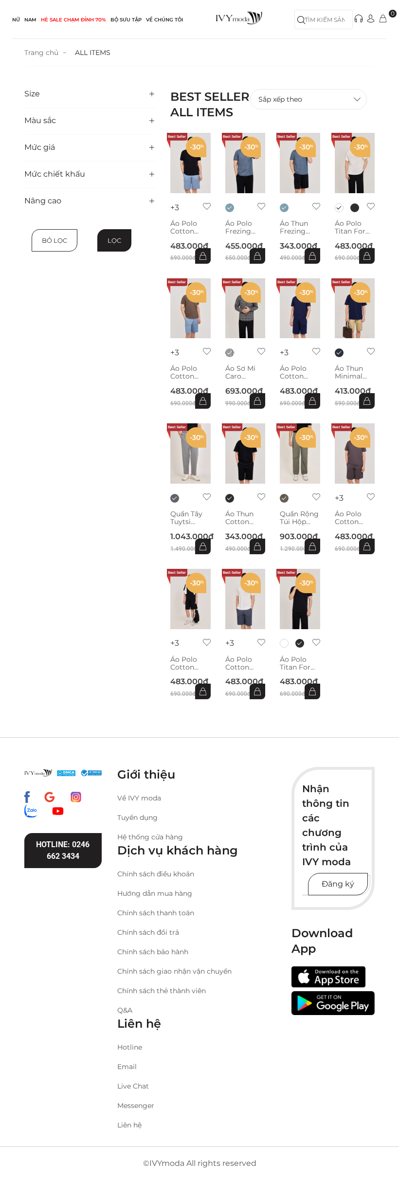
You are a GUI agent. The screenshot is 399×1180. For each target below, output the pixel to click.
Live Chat (133, 1086)
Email (127, 1066)
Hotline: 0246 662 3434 (63, 850)
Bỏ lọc (54, 240)
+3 (174, 207)
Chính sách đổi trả (148, 932)
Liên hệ (129, 1125)
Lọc (114, 240)
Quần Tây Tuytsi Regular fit (189, 518)
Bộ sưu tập (126, 20)
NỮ (16, 20)
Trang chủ (41, 52)
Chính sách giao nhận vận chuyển (174, 971)
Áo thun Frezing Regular (294, 227)
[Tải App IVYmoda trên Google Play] (333, 1003)
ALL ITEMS (92, 52)
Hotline (129, 1047)
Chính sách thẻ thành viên (161, 990)
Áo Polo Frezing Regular (238, 227)
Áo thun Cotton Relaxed (239, 518)
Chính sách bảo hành (152, 951)
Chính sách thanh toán (155, 912)
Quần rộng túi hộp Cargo (299, 518)
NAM (30, 20)
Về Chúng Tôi (164, 20)
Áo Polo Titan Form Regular (354, 227)
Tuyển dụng (137, 817)
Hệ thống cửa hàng (150, 837)
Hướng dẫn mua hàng (154, 893)
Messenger (135, 1105)
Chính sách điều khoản (155, 874)
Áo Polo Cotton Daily (183, 227)
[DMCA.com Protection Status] (66, 773)
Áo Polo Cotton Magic (293, 372)
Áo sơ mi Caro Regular (240, 372)
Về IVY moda (139, 798)
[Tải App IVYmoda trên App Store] (328, 977)
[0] (383, 19)
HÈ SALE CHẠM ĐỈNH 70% (73, 20)
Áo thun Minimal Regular (349, 372)
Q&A (124, 1010)
